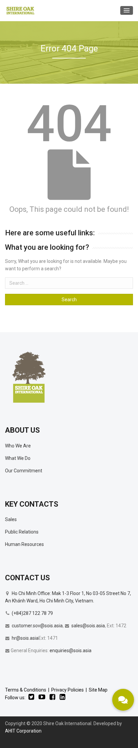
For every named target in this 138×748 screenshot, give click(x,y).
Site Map (98, 690)
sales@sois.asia (88, 625)
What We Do (17, 458)
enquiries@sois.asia (70, 650)
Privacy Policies (67, 690)
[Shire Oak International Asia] (20, 10)
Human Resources (24, 544)
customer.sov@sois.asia (37, 625)
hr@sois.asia (25, 638)
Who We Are (18, 445)
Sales (11, 519)
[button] (123, 700)
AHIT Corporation (23, 731)
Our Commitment (23, 470)
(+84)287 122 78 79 (32, 613)
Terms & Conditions (25, 690)
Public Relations (22, 532)
